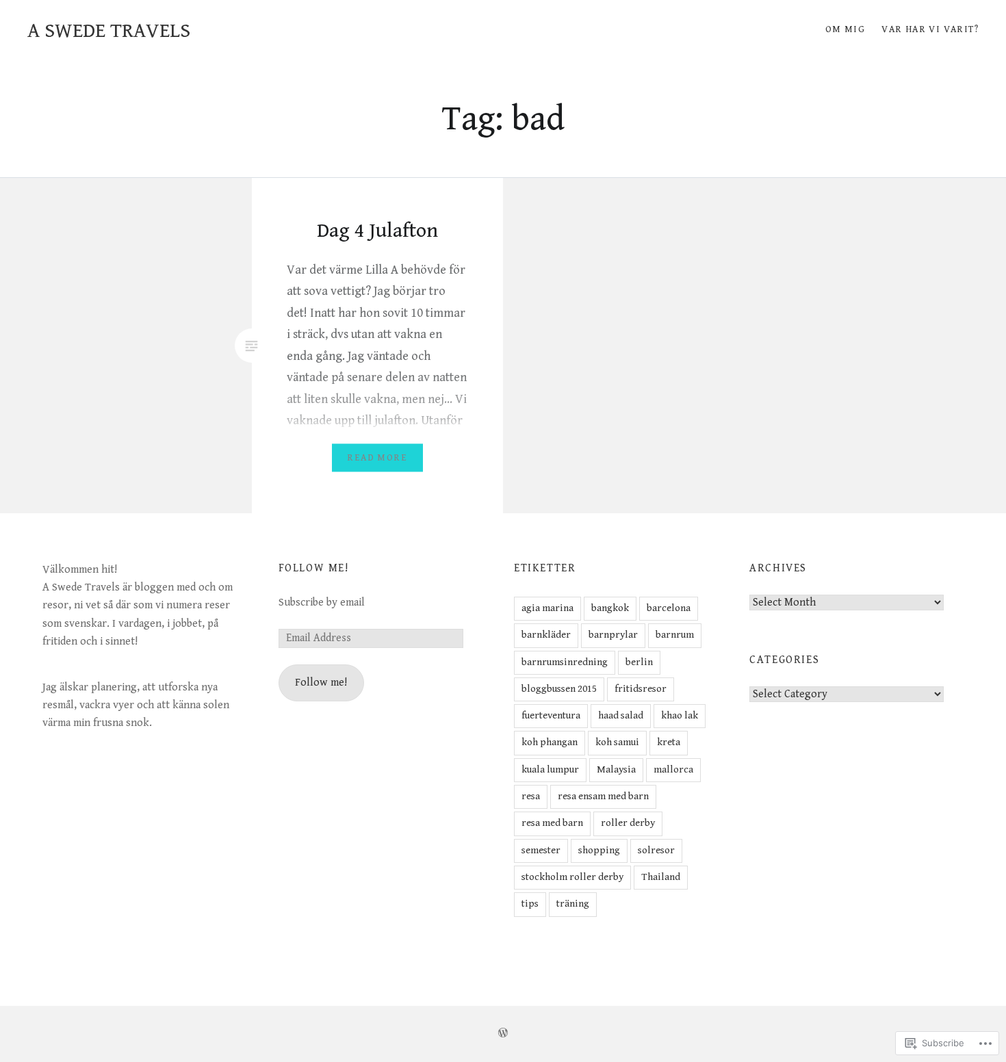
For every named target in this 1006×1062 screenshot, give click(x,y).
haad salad (620, 715)
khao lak (679, 715)
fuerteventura (550, 715)
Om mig (845, 29)
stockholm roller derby (572, 877)
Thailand (660, 877)
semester (540, 850)
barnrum (675, 634)
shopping (599, 850)
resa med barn (552, 823)
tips (530, 903)
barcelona (669, 608)
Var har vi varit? (930, 29)
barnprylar (613, 634)
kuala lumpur (550, 769)
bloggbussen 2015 (559, 689)
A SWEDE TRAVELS (108, 30)
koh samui (617, 742)
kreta (668, 742)
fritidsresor (641, 689)
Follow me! (314, 568)
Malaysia (616, 769)
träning (572, 903)
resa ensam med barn (603, 796)
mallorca (673, 769)
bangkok (610, 608)
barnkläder (546, 634)
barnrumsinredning (564, 662)
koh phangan (549, 742)
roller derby (628, 823)
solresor (656, 850)
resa (530, 796)
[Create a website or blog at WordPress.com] (503, 1033)
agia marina (547, 608)
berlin (639, 662)
